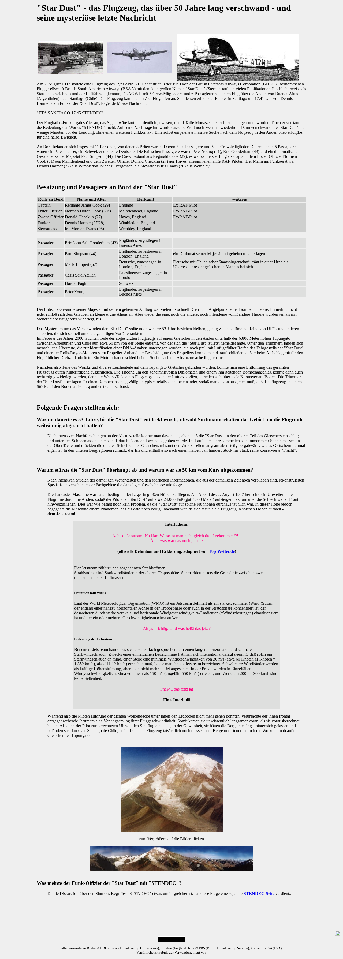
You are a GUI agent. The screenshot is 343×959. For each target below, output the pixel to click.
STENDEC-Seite (259, 893)
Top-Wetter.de (222, 551)
